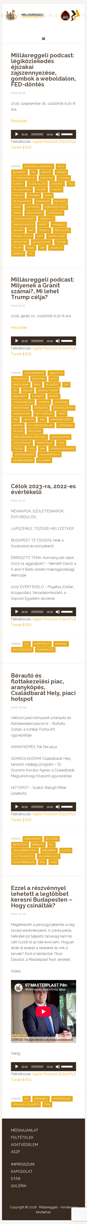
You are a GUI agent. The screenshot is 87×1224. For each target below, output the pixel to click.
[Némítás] (58, 134)
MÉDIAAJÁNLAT (24, 1130)
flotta (65, 850)
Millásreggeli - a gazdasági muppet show (43, 17)
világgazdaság (23, 460)
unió (53, 862)
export (54, 396)
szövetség (20, 242)
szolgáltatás (60, 437)
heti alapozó (22, 201)
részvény (34, 431)
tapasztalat (44, 442)
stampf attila (22, 236)
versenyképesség (62, 448)
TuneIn (16, 147)
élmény (18, 183)
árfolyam (38, 378)
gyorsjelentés (63, 408)
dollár (28, 390)
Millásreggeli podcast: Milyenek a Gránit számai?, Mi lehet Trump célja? (42, 288)
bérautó (38, 844)
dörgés (61, 172)
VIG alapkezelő (49, 454)
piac (31, 230)
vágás (31, 247)
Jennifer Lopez (61, 419)
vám (42, 247)
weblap (18, 253)
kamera (18, 425)
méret (43, 224)
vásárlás (56, 247)
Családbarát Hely (25, 850)
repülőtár (62, 230)
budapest (19, 172)
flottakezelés (23, 856)
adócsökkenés (34, 373)
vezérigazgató (24, 454)
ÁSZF (15, 1152)
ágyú (61, 166)
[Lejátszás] (16, 134)
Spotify (67, 141)
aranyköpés (32, 838)
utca (31, 448)
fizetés (56, 189)
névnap (18, 230)
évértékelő (42, 643)
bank (37, 384)
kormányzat (45, 649)
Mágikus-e (47, 218)
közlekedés (34, 213)
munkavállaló (49, 856)
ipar (15, 419)
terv (47, 1104)
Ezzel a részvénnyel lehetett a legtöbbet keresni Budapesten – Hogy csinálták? (41, 897)
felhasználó (22, 189)
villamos (44, 460)
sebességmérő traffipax (29, 437)
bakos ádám (21, 384)
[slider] (67, 134)
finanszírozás (23, 402)
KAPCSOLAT (22, 1171)
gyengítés (41, 408)
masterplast (62, 1098)
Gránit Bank (21, 408)
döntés (46, 172)
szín (40, 236)
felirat (41, 189)
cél (33, 172)
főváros (33, 195)
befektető (20, 844)
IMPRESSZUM (22, 1164)
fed (70, 183)
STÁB (15, 1179)
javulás (28, 419)
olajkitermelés (24, 862)
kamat (17, 207)
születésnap (42, 242)
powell (44, 230)
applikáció (20, 378)
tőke (61, 442)
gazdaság (60, 402)
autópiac (52, 838)
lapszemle (55, 213)
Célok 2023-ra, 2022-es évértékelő (43, 489)
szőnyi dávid (56, 236)
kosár (17, 213)
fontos (18, 195)
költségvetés (22, 649)
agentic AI (56, 373)
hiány (62, 413)
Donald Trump (48, 390)
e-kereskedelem (24, 178)
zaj (31, 253)
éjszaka (63, 178)
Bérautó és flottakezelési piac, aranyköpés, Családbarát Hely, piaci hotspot (43, 687)
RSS (28, 147)
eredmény (20, 396)
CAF (66, 384)
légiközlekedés (24, 218)
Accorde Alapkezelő (38, 166)
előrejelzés (37, 183)
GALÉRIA (18, 1186)
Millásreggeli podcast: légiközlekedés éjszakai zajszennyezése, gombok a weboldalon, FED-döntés (43, 70)
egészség (46, 178)
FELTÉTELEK (22, 1137)
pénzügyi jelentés (26, 1104)
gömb (48, 195)
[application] (43, 134)
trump (17, 247)
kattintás (32, 207)
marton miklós (23, 224)
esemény (57, 183)
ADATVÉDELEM (24, 1145)
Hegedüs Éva (21, 413)
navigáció (58, 224)
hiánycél (61, 643)
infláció (60, 201)
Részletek (19, 121)
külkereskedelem (40, 425)
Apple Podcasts (45, 141)
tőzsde (61, 242)
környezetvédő (55, 207)
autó (53, 378)
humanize (43, 201)
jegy (42, 419)
